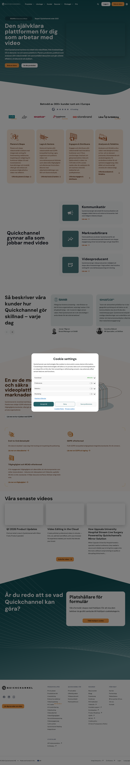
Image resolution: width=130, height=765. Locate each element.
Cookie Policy (59, 409)
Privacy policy (70, 409)
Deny (65, 404)
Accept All (43, 404)
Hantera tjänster (40, 398)
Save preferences (86, 404)
